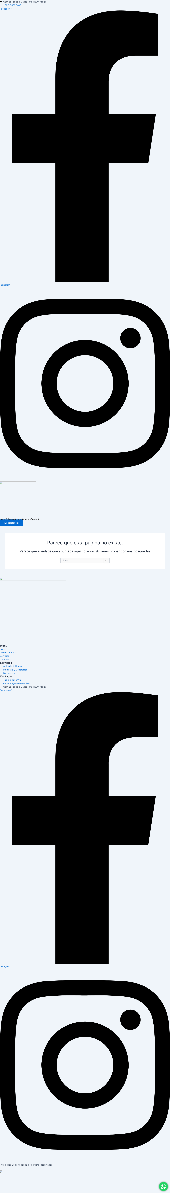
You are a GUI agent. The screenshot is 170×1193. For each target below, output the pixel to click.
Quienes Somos (13, 519)
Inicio (2, 519)
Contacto (35, 519)
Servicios (26, 519)
